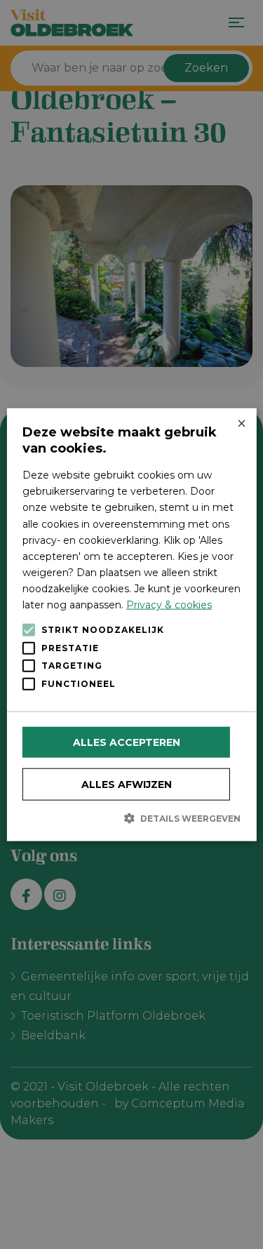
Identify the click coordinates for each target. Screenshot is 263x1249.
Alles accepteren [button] (126, 742)
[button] (131, 818)
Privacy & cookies (169, 605)
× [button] (241, 424)
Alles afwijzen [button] (126, 784)
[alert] (131, 624)
